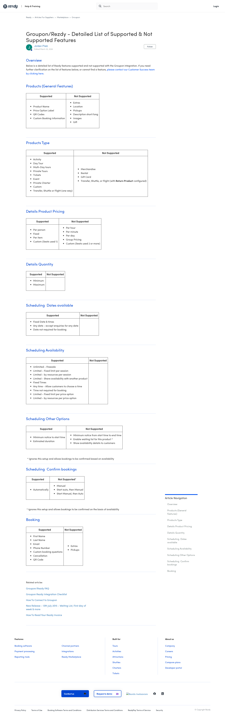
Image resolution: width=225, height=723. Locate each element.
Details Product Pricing (179, 526)
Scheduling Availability (179, 548)
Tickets (115, 673)
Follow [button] (150, 46)
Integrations (68, 651)
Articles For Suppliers (44, 17)
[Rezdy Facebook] (154, 693)
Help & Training (32, 6)
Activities (116, 651)
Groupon (76, 17)
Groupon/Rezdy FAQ (37, 588)
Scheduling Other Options (181, 555)
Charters (116, 667)
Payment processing (25, 651)
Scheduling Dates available (177, 540)
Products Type (174, 520)
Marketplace (62, 17)
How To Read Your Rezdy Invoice (44, 615)
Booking (171, 571)
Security (159, 710)
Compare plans (172, 662)
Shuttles (116, 662)
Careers (169, 651)
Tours (115, 645)
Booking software (23, 645)
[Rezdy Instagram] (137, 693)
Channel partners (70, 645)
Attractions (117, 656)
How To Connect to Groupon (41, 600)
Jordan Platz (41, 46)
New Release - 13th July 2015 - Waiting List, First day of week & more (56, 607)
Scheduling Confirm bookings (178, 563)
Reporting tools (22, 656)
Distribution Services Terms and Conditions (105, 710)
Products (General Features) (176, 512)
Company (170, 645)
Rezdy (28, 17)
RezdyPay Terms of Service (139, 710)
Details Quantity (176, 532)
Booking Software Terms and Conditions (64, 710)
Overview (172, 504)
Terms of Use (36, 710)
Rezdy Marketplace (71, 656)
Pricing (168, 656)
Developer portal (173, 667)
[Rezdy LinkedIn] (162, 693)
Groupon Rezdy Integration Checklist (46, 594)
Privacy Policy (20, 710)
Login (216, 6)
